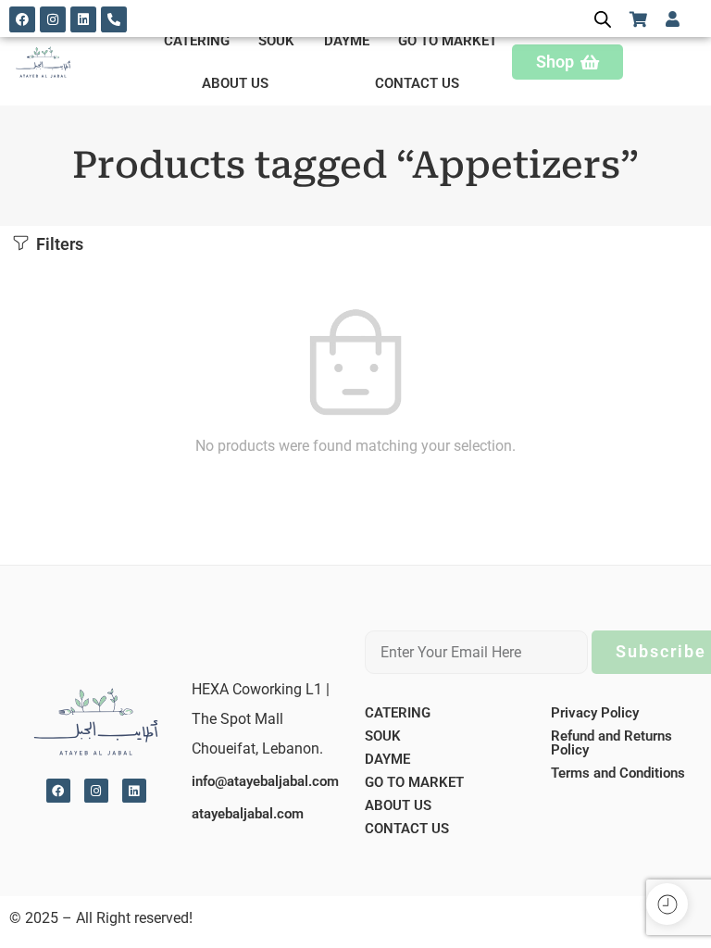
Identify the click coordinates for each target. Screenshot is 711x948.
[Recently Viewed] (667, 904)
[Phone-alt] (114, 19)
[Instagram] (53, 19)
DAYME (346, 40)
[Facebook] (22, 19)
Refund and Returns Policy (611, 743)
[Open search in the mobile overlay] (602, 19)
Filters (57, 244)
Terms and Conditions (618, 773)
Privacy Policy (595, 713)
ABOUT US (235, 83)
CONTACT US (417, 83)
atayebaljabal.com (248, 813)
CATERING (197, 40)
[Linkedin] (83, 19)
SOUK (276, 40)
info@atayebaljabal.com (265, 781)
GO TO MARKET (447, 40)
